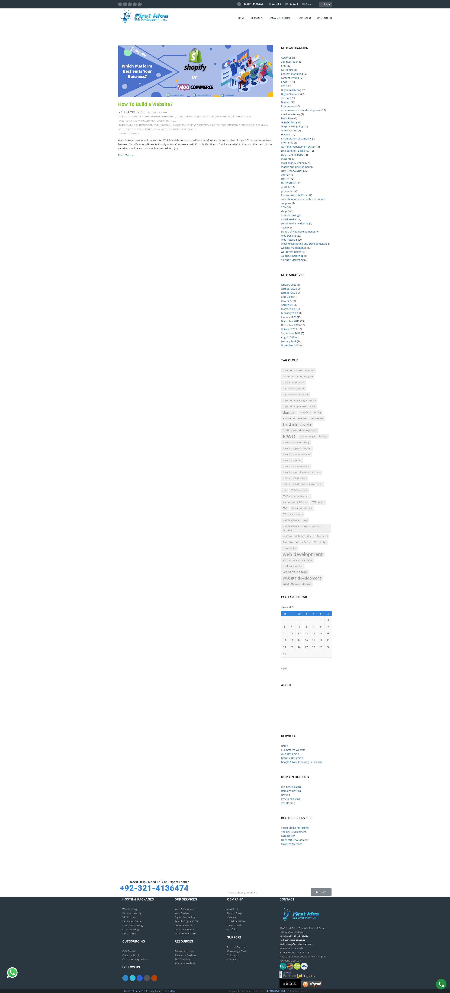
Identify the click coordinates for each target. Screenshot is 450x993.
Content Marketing (292, 73)
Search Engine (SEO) (186, 921)
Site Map (170, 991)
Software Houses (184, 951)
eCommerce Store (185, 933)
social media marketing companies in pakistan (302, 528)
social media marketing (294, 223)
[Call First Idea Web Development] (441, 984)
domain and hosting (310, 412)
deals (284, 86)
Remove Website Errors (294, 195)
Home (241, 18)
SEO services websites (293, 514)
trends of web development (297, 231)
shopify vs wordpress (196, 125)
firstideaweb (145, 125)
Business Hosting (291, 786)
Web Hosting (129, 909)
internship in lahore (292, 460)
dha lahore (132, 125)
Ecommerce (288, 106)
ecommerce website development (157, 116)
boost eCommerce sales (293, 382)
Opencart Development (294, 840)
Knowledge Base (236, 951)
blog (124, 116)
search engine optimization (295, 502)
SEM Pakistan (318, 502)
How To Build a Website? (145, 104)
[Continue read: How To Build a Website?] (195, 96)
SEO (212, 116)
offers (179, 116)
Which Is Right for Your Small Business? (139, 129)
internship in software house (296, 466)
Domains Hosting (291, 791)
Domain (285, 102)
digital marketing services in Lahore (299, 406)
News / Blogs (234, 913)
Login (326, 4)
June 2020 (287, 296)
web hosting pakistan (292, 566)
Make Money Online (293, 162)
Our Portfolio (201, 116)
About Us (232, 909)
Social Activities (236, 921)
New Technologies (292, 171)
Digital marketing (291, 90)
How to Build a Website (172, 125)
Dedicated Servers (133, 921)
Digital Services (290, 94)
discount (133, 116)
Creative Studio (131, 955)
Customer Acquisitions (135, 959)
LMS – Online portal (292, 154)
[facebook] (120, 4)
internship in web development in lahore (301, 472)
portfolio (286, 187)
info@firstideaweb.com (302, 709)
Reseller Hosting (290, 799)
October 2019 (289, 329)
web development (303, 554)
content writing (290, 77)
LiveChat (293, 4)
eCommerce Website (293, 750)
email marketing (290, 114)
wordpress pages (167, 120)
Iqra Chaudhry (159, 112)
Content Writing (184, 925)
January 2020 (288, 317)
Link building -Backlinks (295, 150)
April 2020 (287, 305)
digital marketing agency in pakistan (299, 400)
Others (188, 116)
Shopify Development (293, 831)
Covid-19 (286, 82)
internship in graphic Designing (297, 448)
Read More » (125, 155)
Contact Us (233, 959)
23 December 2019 (131, 112)
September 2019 (290, 333)
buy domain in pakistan (293, 388)
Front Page (287, 118)
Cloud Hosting (130, 929)
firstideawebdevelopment (300, 430)
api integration (289, 61)
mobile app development (296, 166)
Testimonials (234, 925)
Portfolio (304, 18)
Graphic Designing (292, 126)
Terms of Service (134, 991)
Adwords (286, 57)
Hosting (285, 134)
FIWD (156, 125)
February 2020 (289, 313)
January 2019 (288, 341)
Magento (286, 158)
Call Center (128, 951)
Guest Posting (289, 130)
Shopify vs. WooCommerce (223, 125)
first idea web (317, 418)
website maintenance (293, 247)
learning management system (298, 146)
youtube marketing (292, 255)
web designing (289, 548)
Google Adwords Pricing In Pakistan (302, 762)
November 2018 (290, 345)
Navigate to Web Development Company (306, 724)
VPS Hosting (288, 803)
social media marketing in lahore (298, 536)
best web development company (298, 376)
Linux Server (129, 933)
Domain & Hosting (280, 18)
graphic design (307, 436)
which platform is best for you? (179, 129)
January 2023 (288, 284)
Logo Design (288, 836)
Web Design (182, 913)
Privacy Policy (154, 991)
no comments (131, 133)
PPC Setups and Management (296, 496)
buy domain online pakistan (295, 394)
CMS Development (185, 929)
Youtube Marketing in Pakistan (297, 584)
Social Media (288, 219)
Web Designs (228, 116)
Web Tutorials (243, 116)
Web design (320, 542)
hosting (323, 436)
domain (289, 412)
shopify (285, 211)
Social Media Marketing (295, 827)
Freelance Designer (186, 955)
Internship (287, 142)
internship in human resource (296, 454)
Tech (218, 116)
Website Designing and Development (137, 120)
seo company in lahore (301, 508)
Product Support (236, 947)
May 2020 (286, 301)
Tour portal (322, 536)
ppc (284, 490)
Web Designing (290, 754)
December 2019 (290, 321)
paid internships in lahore (295, 478)
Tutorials (232, 955)
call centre (287, 69)
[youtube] (140, 4)
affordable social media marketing (298, 370)
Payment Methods (291, 844)
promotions (288, 191)
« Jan (284, 668)
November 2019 (290, 325)
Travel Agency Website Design (296, 542)
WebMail (276, 4)
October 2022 (289, 288)
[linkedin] (130, 4)
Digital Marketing (185, 917)
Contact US (324, 18)
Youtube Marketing (292, 260)
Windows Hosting (132, 925)
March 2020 (288, 309)
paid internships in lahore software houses (302, 484)
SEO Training (182, 959)
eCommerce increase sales (295, 418)
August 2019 (288, 337)
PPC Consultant (299, 490)
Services (256, 18)
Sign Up (321, 891)
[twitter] (125, 4)
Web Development (185, 909)
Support (310, 4)
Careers (231, 917)
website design (295, 571)
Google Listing (289, 122)
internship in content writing (296, 442)
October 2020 (289, 292)
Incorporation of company (296, 138)
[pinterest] (135, 4)
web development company (253, 125)
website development (302, 578)
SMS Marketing (290, 215)
